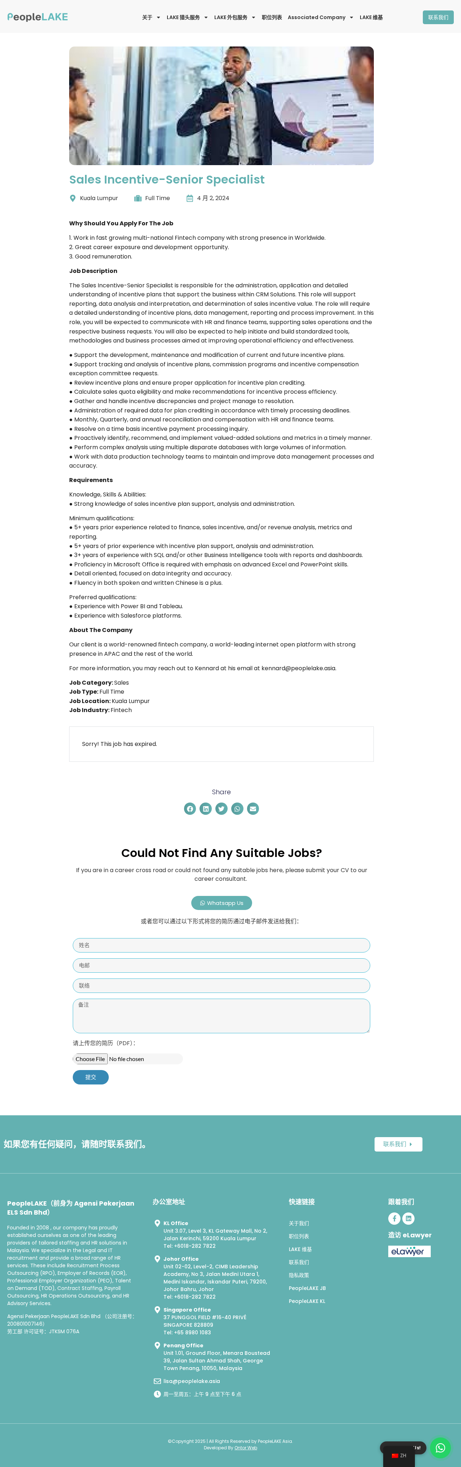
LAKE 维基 (371, 17)
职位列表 (272, 17)
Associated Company (316, 17)
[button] (190, 809)
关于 (147, 17)
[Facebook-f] (394, 1218)
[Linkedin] (408, 1218)
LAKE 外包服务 (230, 17)
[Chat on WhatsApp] (440, 1447)
